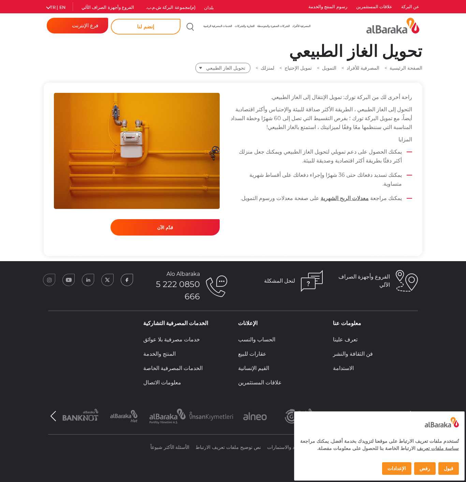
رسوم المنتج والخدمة (327, 6)
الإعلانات (248, 323)
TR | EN (57, 7)
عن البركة (410, 6)
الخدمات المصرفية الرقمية (217, 26)
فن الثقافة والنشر (353, 354)
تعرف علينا (345, 339)
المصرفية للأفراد (301, 26)
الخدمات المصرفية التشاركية (175, 323)
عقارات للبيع (252, 354)
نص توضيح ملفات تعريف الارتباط (228, 447)
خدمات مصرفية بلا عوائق (171, 339)
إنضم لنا (145, 26)
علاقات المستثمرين (374, 6)
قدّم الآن (165, 227)
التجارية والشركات (244, 26)
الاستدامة (343, 368)
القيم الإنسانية (253, 368)
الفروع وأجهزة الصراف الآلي (108, 7)
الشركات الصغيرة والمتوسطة (273, 26)
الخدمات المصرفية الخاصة (173, 368)
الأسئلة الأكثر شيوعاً (170, 447)
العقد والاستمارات (285, 447)
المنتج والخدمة (159, 354)
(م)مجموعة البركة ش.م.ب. (170, 7)
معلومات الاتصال (162, 382)
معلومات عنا (347, 323)
